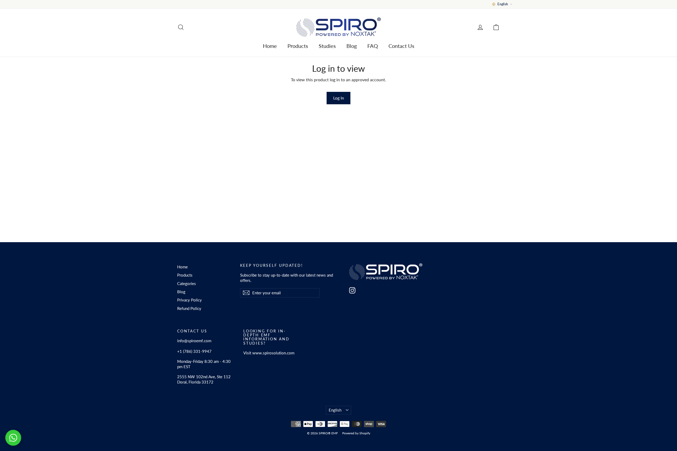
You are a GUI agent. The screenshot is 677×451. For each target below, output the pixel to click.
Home (270, 46)
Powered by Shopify (356, 433)
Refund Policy (189, 308)
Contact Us (401, 46)
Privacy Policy (189, 299)
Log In (338, 97)
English (335, 410)
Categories (186, 283)
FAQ (372, 46)
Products (297, 46)
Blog (351, 46)
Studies (327, 46)
